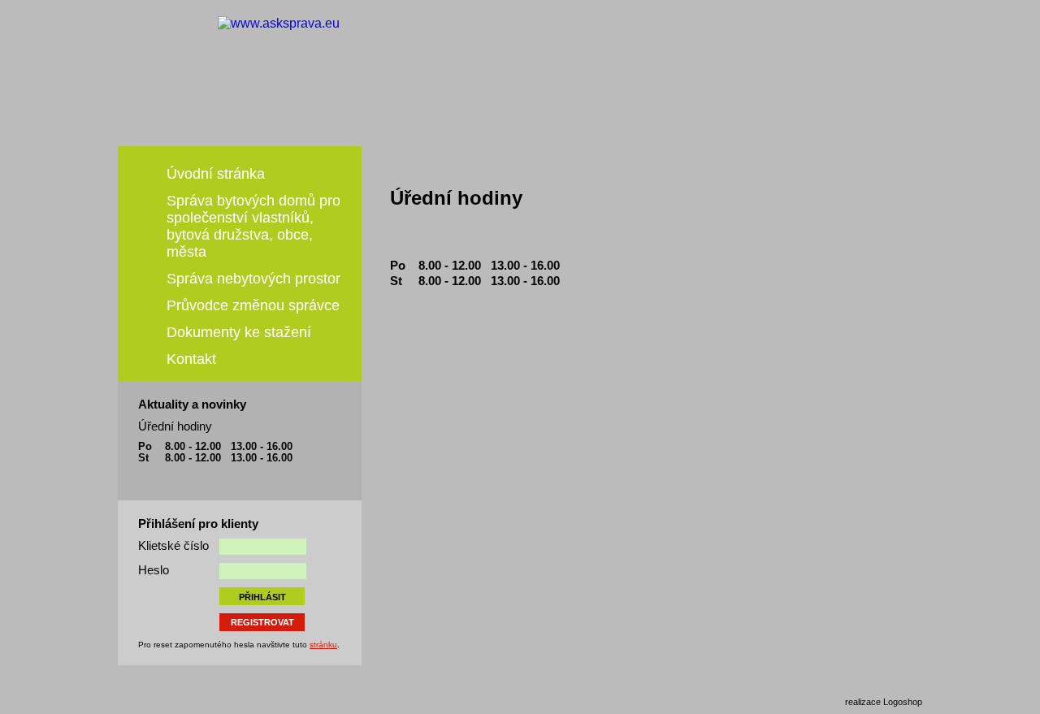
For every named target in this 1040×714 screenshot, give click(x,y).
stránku (323, 644)
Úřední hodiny (175, 426)
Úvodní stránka (216, 174)
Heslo (153, 570)
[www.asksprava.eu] (437, 83)
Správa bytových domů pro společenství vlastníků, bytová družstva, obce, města (253, 226)
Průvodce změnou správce (253, 305)
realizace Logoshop (883, 702)
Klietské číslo (173, 545)
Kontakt (191, 359)
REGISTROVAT (262, 622)
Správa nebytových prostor (253, 278)
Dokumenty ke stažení (239, 332)
